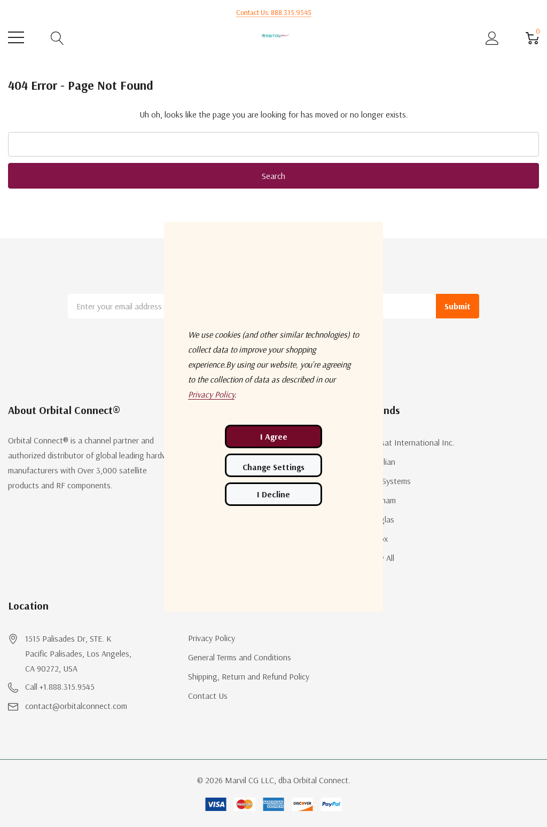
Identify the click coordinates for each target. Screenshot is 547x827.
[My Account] (492, 37)
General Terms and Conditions (239, 657)
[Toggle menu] (16, 37)
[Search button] (57, 37)
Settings (273, 465)
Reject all (273, 494)
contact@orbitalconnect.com (76, 705)
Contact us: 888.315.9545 (273, 12)
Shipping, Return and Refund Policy (248, 676)
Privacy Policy (211, 638)
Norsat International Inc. (411, 442)
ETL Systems (389, 480)
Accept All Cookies (273, 436)
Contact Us (208, 695)
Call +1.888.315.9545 (60, 686)
